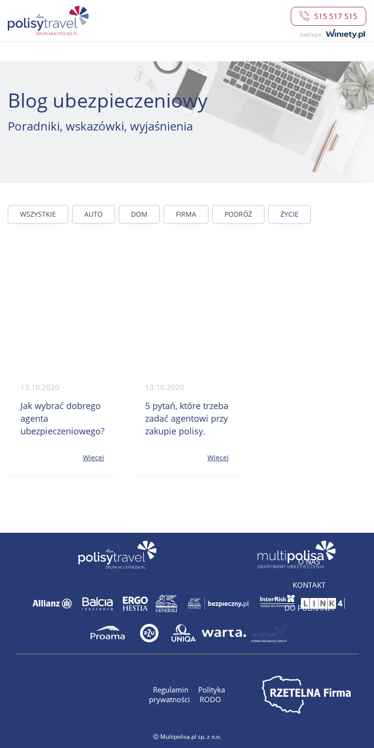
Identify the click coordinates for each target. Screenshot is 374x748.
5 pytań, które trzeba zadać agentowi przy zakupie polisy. (186, 418)
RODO (210, 699)
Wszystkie (38, 214)
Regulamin (171, 689)
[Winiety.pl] (344, 34)
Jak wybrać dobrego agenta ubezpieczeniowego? (62, 418)
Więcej (93, 457)
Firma (186, 214)
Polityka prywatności (187, 694)
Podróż (238, 214)
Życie (289, 214)
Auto (93, 214)
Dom (139, 214)
